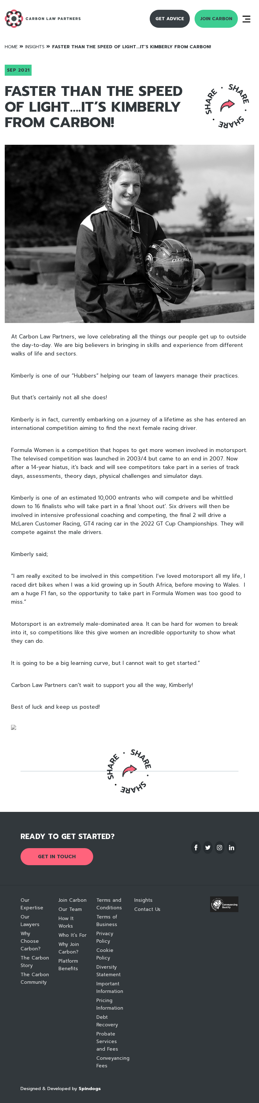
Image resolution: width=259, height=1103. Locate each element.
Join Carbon (216, 18)
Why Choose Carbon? (30, 941)
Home (11, 47)
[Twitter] (208, 847)
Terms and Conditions (109, 904)
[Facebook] (196, 847)
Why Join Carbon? (68, 948)
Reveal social (227, 105)
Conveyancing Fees (110, 1062)
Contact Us (147, 909)
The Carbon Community (35, 978)
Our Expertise (32, 904)
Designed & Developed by (61, 1088)
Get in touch (57, 856)
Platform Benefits (68, 965)
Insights (35, 47)
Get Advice (169, 18)
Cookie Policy (104, 954)
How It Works (66, 922)
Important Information (109, 987)
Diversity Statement (108, 971)
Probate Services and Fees (107, 1041)
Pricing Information (109, 1004)
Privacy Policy (104, 937)
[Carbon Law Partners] (54, 18)
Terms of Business (106, 920)
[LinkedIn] (232, 847)
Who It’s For (72, 935)
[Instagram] (220, 847)
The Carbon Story (35, 961)
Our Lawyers (30, 920)
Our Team (70, 909)
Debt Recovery (107, 1021)
